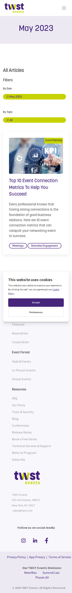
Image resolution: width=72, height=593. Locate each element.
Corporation (20, 342)
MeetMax (30, 573)
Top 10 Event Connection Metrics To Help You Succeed (33, 188)
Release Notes (22, 432)
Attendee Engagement (44, 245)
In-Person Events (24, 370)
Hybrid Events (21, 361)
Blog (15, 419)
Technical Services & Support (31, 446)
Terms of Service (59, 557)
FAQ (14, 398)
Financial (18, 324)
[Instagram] (24, 541)
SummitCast (51, 573)
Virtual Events (21, 379)
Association (20, 333)
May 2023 (15, 96)
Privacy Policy (16, 557)
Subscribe (18, 459)
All (10, 120)
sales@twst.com (23, 510)
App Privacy (37, 557)
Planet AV (42, 577)
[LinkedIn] (35, 541)
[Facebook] (46, 541)
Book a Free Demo (24, 439)
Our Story (18, 405)
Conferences (20, 425)
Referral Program (24, 453)
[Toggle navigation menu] (64, 8)
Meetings (18, 245)
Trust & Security (23, 412)
